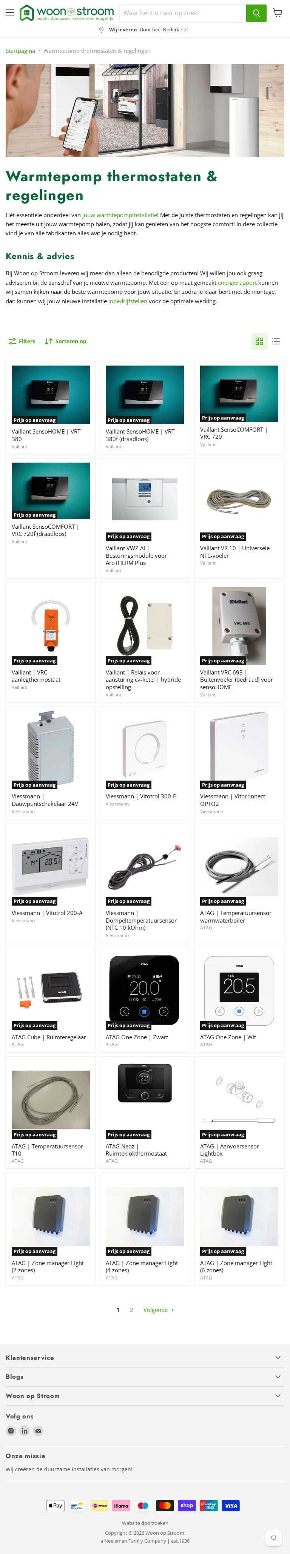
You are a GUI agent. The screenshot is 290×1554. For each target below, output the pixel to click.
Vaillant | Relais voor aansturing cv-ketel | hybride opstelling (143, 679)
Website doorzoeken (145, 1523)
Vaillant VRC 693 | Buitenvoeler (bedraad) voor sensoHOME (236, 679)
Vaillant (19, 446)
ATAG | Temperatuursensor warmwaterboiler (235, 916)
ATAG (206, 927)
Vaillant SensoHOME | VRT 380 (46, 435)
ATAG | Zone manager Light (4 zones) (142, 1266)
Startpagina (20, 51)
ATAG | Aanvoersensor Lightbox (229, 1149)
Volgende (156, 1309)
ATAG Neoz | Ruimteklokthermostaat (136, 1149)
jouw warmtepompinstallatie (119, 215)
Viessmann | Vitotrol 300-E (141, 796)
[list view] (276, 341)
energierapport (237, 282)
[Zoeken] (256, 13)
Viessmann (23, 811)
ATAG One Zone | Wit (228, 1037)
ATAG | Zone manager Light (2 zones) (48, 1266)
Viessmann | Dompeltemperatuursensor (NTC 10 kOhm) (141, 920)
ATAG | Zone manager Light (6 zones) (236, 1266)
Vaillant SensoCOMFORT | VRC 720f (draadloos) (45, 530)
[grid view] (259, 341)
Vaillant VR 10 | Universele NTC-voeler (235, 551)
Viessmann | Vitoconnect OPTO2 (232, 799)
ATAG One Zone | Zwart (137, 1037)
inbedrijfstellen (127, 301)
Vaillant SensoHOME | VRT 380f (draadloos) (140, 435)
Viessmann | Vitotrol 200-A (47, 913)
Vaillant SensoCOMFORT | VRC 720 (234, 433)
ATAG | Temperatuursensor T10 (47, 1149)
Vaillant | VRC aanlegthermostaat (36, 676)
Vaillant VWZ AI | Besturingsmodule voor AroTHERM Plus (136, 555)
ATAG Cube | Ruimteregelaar (49, 1037)
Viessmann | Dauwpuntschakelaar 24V (45, 799)
